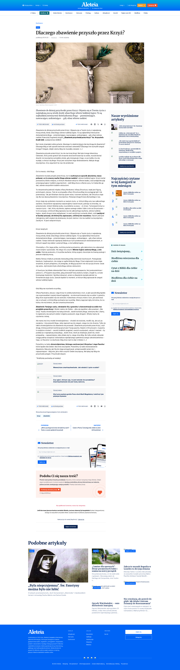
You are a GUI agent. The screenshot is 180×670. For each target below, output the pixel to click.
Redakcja (54, 38)
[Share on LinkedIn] (95, 124)
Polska (146, 13)
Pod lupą (88, 13)
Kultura (97, 13)
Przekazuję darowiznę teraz (49, 489)
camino (96, 551)
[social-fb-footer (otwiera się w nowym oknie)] (88, 658)
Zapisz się (42, 462)
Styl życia (79, 13)
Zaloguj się (133, 5)
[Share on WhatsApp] (105, 124)
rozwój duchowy (130, 583)
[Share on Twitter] (98, 124)
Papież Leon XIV (126, 13)
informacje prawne (84, 664)
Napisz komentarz (71, 527)
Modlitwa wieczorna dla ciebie (125, 260)
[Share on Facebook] (91, 124)
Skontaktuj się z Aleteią (113, 664)
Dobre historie (57, 13)
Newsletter (89, 634)
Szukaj (46, 5)
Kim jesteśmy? (73, 664)
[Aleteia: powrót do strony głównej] (90, 4)
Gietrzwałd (97, 588)
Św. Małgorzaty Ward (97, 8)
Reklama (88, 645)
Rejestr (140, 5)
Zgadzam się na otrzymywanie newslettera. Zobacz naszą (61, 457)
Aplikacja (88, 637)
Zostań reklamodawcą (98, 664)
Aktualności (106, 13)
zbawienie (46, 416)
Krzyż (81, 144)
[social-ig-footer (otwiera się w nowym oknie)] (95, 658)
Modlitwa (43, 13)
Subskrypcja (89, 639)
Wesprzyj (151, 5)
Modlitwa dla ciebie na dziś (124, 279)
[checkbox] (38, 456)
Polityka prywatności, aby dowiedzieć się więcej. (126, 309)
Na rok (106, 634)
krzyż (38, 416)
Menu (34, 13)
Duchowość (69, 13)
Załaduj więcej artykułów (127, 166)
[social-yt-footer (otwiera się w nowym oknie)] (85, 658)
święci (32, 551)
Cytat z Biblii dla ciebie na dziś (124, 270)
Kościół (115, 13)
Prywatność (124, 664)
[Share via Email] (101, 124)
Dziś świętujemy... (121, 251)
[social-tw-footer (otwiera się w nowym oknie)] (92, 658)
